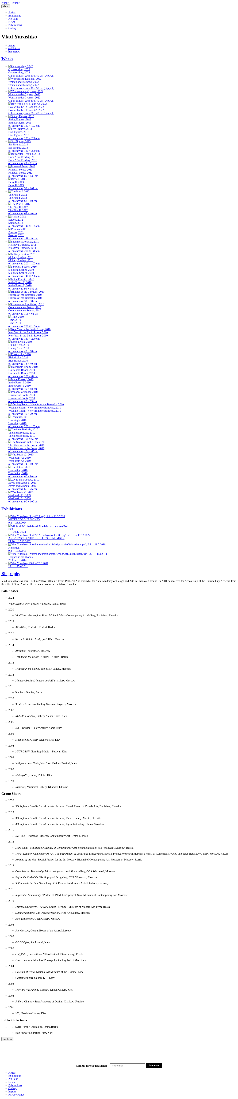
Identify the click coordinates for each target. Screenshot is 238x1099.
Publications (15, 24)
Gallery (12, 28)
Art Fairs (13, 18)
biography (14, 51)
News (11, 21)
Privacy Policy (16, 1094)
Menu (5, 6)
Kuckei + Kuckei (10, 2)
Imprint (12, 1091)
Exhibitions (14, 15)
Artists (12, 12)
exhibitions (14, 48)
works (11, 45)
